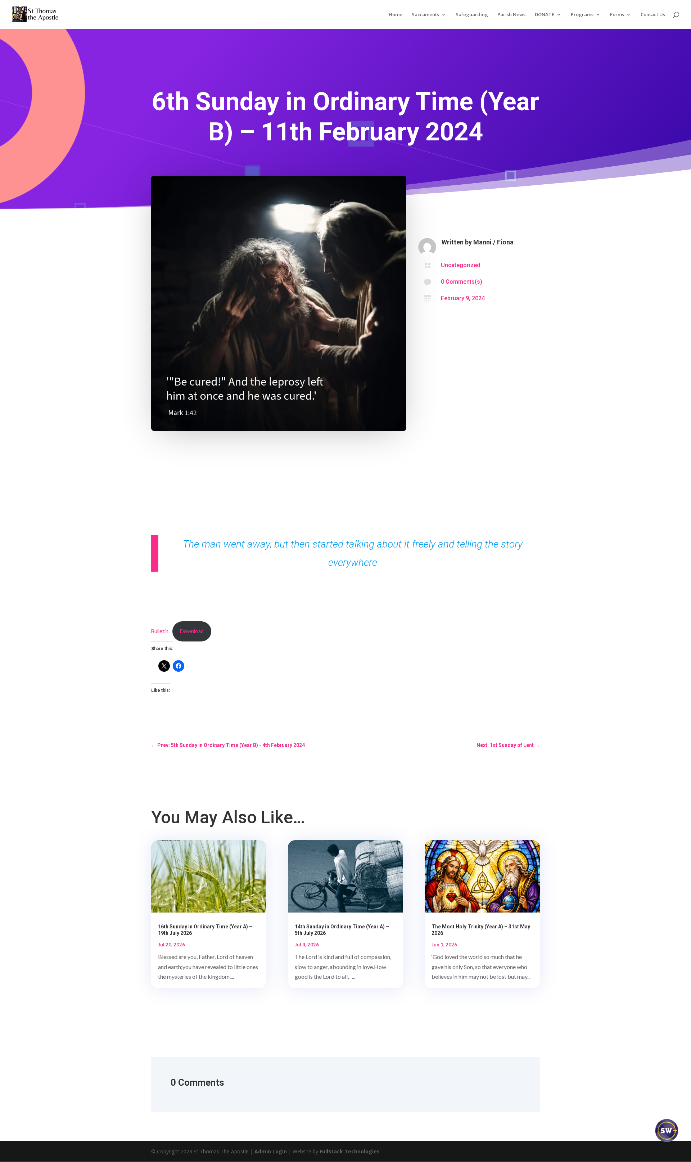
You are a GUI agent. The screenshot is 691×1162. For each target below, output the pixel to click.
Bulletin (159, 631)
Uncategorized (460, 265)
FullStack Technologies (350, 1151)
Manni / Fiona (493, 242)
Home (395, 15)
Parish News (511, 15)
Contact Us (653, 15)
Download (192, 631)
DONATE (544, 15)
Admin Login (270, 1151)
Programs (582, 15)
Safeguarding (472, 15)
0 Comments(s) (461, 281)
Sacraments (425, 15)
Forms (617, 15)
